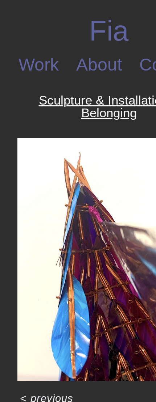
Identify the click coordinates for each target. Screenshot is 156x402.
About (99, 64)
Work (40, 64)
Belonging (109, 112)
